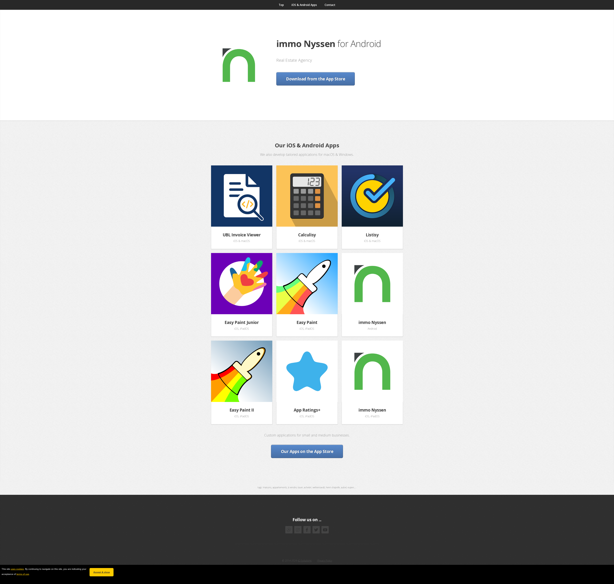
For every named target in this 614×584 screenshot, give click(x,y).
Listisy (372, 235)
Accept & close (101, 572)
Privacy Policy (324, 560)
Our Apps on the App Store (307, 451)
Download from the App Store (315, 79)
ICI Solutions (304, 560)
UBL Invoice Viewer (242, 235)
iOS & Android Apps (304, 5)
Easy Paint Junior (242, 322)
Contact (330, 5)
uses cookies (17, 569)
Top (281, 5)
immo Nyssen (372, 322)
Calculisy (307, 235)
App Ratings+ (307, 410)
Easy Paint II (242, 410)
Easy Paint (307, 322)
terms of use (22, 574)
